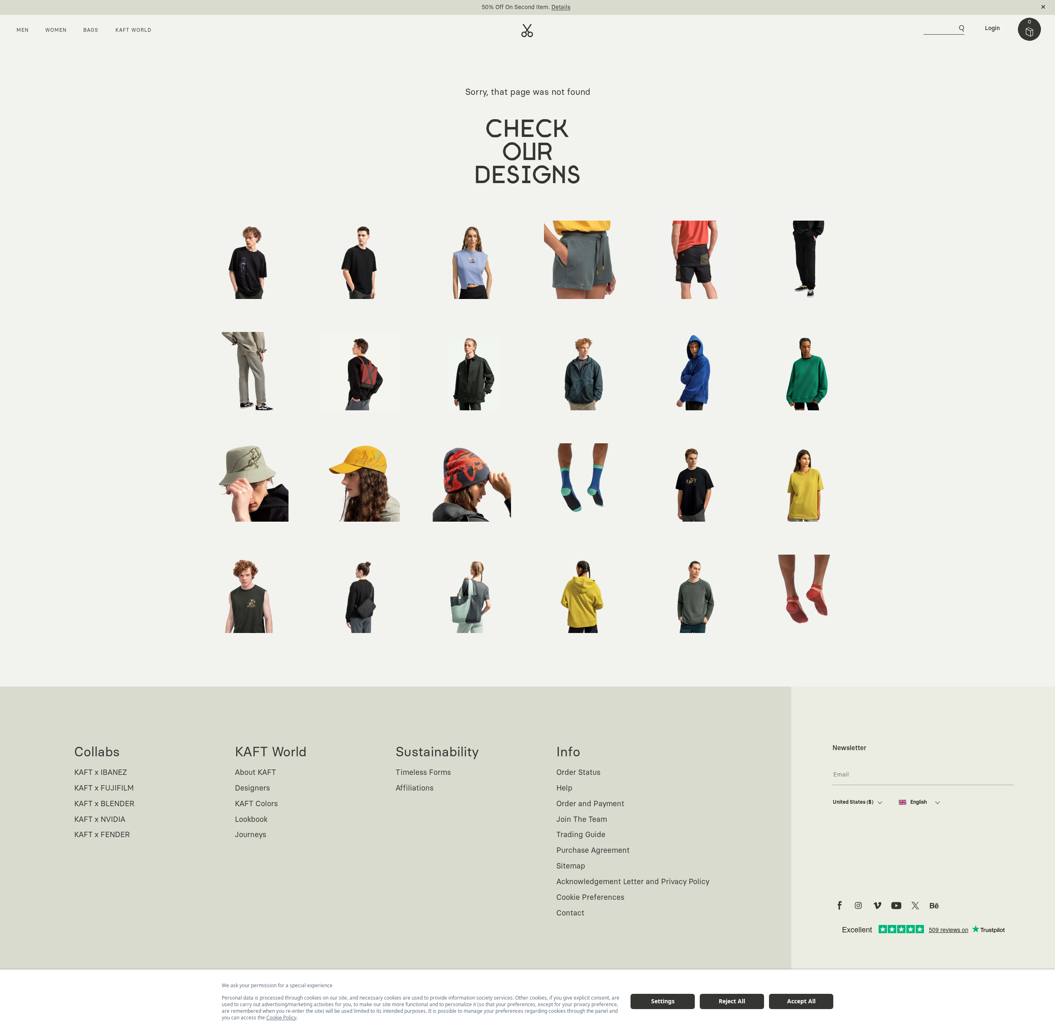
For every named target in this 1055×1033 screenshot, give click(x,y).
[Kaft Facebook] (839, 906)
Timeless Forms (423, 773)
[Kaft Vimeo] (877, 906)
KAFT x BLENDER (104, 804)
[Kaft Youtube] (896, 906)
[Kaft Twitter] (915, 906)
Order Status (578, 773)
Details (560, 7)
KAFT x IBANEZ (100, 773)
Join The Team (581, 820)
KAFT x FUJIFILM (104, 788)
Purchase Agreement (593, 850)
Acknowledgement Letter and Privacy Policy (632, 882)
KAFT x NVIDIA (99, 820)
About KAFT (255, 773)
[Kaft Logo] (527, 30)
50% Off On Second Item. (516, 7)
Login (992, 28)
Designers (252, 788)
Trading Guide (580, 835)
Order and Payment (590, 804)
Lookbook (251, 820)
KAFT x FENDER (102, 835)
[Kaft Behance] (934, 906)
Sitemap (570, 866)
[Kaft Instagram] (858, 906)
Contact (570, 913)
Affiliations (415, 788)
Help (564, 788)
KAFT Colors (256, 804)
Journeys (250, 835)
